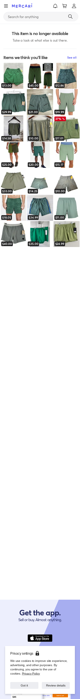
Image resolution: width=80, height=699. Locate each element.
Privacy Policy (31, 673)
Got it (24, 685)
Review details (55, 685)
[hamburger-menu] (6, 6)
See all (72, 57)
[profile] (74, 6)
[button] (55, 6)
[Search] (70, 16)
